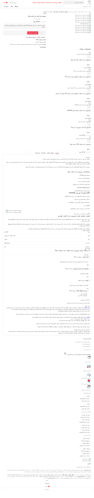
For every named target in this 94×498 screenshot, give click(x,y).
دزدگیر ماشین (71, 474)
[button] (89, 124)
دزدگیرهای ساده (70, 476)
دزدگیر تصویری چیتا (59, 224)
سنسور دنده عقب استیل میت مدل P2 (78, 77)
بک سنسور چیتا (33, 224)
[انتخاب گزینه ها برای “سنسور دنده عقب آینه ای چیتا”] (89, 57)
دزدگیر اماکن (64, 474)
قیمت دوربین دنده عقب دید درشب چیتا (18, 44)
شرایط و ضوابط (86, 443)
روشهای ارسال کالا (85, 440)
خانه (90, 11)
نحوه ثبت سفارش (86, 415)
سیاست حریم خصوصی (85, 445)
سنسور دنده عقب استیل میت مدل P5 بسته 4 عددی (73, 93)
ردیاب (52, 474)
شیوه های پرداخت (86, 419)
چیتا (5, 246)
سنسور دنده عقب (73, 11)
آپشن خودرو (80, 11)
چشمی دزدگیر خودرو (33, 474)
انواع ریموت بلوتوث (43, 476)
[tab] (57, 153)
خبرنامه (52, 228)
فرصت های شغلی (86, 401)
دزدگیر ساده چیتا (67, 224)
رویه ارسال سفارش (85, 417)
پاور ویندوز (26, 474)
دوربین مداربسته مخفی (54, 476)
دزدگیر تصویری (81, 476)
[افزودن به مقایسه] (85, 57)
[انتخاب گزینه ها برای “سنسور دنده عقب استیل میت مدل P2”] (89, 74)
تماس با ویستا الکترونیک (84, 422)
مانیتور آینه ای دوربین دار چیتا (81, 127)
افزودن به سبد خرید (33, 32)
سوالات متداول (86, 438)
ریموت (48, 474)
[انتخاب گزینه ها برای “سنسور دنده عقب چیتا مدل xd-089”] (89, 107)
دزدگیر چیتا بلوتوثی (50, 224)
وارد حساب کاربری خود (75, 303)
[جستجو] (64, 2)
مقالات (88, 396)
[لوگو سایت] (88, 2)
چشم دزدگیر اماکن (16, 474)
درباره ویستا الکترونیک (85, 398)
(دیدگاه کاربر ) (37, 19)
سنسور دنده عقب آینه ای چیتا (81, 60)
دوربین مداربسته (57, 474)
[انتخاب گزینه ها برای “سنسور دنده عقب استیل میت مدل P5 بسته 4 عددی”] (89, 90)
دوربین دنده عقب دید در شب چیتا (35, 44)
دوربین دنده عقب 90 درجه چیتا (80, 144)
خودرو (86, 11)
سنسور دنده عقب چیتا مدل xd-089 (79, 110)
